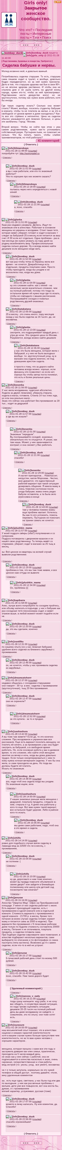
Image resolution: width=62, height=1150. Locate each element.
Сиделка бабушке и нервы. (29, 65)
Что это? (25, 30)
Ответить (31, 144)
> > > (36, 45)
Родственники (10, 61)
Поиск (46, 37)
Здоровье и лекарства (29, 61)
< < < (26, 45)
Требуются (46, 61)
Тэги (35, 37)
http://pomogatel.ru (30, 153)
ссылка (32, 150)
